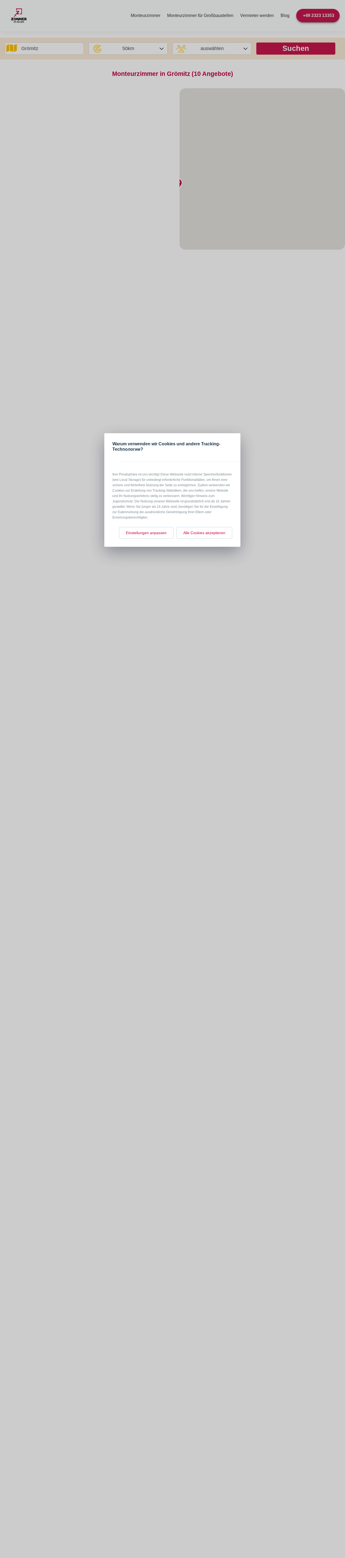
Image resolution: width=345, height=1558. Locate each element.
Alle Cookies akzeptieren (204, 533)
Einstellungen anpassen (146, 533)
